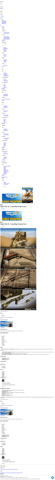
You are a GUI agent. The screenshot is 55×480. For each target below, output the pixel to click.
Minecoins (5, 51)
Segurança (16, 469)
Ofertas (5, 72)
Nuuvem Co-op (6, 184)
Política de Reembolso (10, 472)
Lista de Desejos (4, 21)
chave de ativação (10, 317)
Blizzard (5, 50)
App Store (5, 59)
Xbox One (5, 111)
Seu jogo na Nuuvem (7, 183)
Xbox (4, 55)
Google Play (5, 60)
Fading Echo (5, 170)
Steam (4, 47)
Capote (5, 168)
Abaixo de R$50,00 (6, 37)
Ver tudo (3, 39)
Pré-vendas (5, 74)
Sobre (1, 469)
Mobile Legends (6, 153)
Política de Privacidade (16, 472)
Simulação (5, 87)
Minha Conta (4, 23)
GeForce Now (6, 65)
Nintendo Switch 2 (6, 134)
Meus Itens (3, 20)
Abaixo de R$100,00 (6, 38)
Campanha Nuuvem (6, 32)
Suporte (1, 472)
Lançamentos (5, 73)
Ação (4, 84)
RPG (4, 85)
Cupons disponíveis (6, 33)
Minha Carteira (4, 22)
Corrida (5, 144)
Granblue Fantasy (6, 171)
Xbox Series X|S (6, 110)
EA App (5, 49)
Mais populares (6, 75)
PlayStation (5, 54)
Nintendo (5, 56)
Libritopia (5, 172)
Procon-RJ (21, 472)
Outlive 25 (5, 173)
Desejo (1, 406)
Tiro (4, 86)
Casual (5, 143)
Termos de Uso (5, 472)
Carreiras (5, 182)
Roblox (5, 61)
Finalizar (1, 8)
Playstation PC (6, 95)
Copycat (5, 169)
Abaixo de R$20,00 (6, 36)
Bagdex (5, 167)
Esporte (5, 145)
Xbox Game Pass (6, 115)
